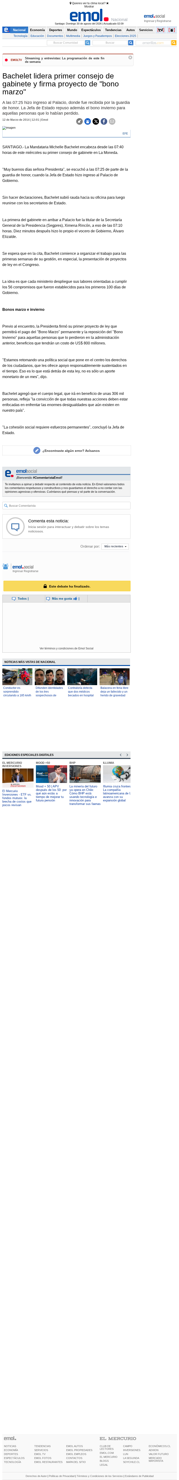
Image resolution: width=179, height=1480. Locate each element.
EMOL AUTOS (74, 1446)
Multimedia (73, 36)
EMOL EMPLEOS (76, 1454)
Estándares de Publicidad (139, 1476)
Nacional (19, 30)
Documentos (55, 36)
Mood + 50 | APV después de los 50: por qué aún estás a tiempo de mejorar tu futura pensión (51, 793)
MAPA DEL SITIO (76, 1462)
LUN (125, 1454)
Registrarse (164, 21)
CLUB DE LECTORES (107, 1447)
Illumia (108, 763)
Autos (130, 30)
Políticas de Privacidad (62, 1476)
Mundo (72, 30)
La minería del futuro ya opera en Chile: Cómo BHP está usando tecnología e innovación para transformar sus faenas (85, 795)
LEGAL (104, 1464)
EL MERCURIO (108, 1456)
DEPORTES (11, 1454)
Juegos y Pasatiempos (97, 36)
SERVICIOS (41, 1450)
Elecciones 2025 (125, 36)
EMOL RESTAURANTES (48, 1462)
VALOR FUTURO (159, 1454)
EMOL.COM (107, 1453)
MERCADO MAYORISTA (156, 1459)
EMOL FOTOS (42, 1458)
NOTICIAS (10, 1446)
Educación (37, 36)
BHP (72, 763)
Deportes (55, 30)
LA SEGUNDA (131, 1458)
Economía (37, 30)
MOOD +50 (43, 763)
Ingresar (149, 21)
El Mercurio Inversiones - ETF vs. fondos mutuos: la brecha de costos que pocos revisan (17, 798)
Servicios (146, 30)
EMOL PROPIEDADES (79, 1450)
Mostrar (89, 6)
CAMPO (127, 1446)
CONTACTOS (74, 1458)
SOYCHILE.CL (131, 1462)
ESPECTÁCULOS (14, 1458)
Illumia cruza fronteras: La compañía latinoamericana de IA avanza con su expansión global (118, 793)
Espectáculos (91, 30)
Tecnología (21, 36)
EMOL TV (39, 1454)
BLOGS (104, 1460)
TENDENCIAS (42, 1446)
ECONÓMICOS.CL (160, 1446)
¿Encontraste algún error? (71, 451)
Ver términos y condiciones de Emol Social (66, 648)
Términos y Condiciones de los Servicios (100, 1476)
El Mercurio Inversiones (12, 764)
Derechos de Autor (36, 1476)
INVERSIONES (131, 1450)
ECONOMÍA (11, 1450)
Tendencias (113, 30)
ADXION (153, 1450)
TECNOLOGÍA (12, 1462)
